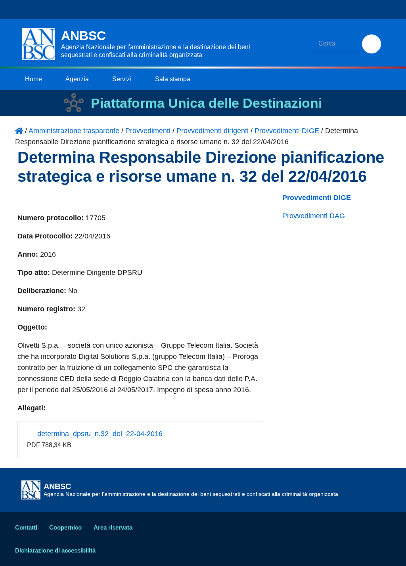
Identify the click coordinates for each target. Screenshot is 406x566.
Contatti (26, 527)
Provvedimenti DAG (313, 216)
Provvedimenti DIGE (316, 198)
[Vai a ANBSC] (19, 131)
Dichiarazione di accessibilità (55, 550)
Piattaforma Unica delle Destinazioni (206, 103)
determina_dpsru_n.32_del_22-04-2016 (99, 434)
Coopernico (65, 527)
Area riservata (113, 527)
